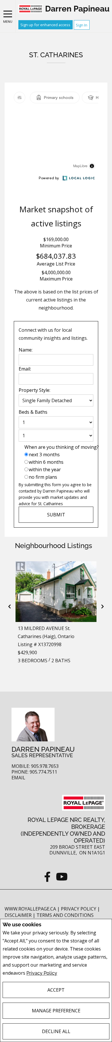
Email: (25, 369)
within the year (45, 469)
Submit (56, 515)
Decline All (56, 1031)
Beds (24, 412)
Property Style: (34, 390)
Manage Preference (56, 1010)
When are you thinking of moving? (61, 447)
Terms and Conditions (65, 915)
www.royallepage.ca (30, 909)
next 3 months (44, 454)
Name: (25, 350)
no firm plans (43, 477)
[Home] (30, 8)
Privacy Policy (41, 973)
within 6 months (46, 462)
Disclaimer (19, 915)
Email (18, 778)
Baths (41, 412)
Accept (56, 990)
